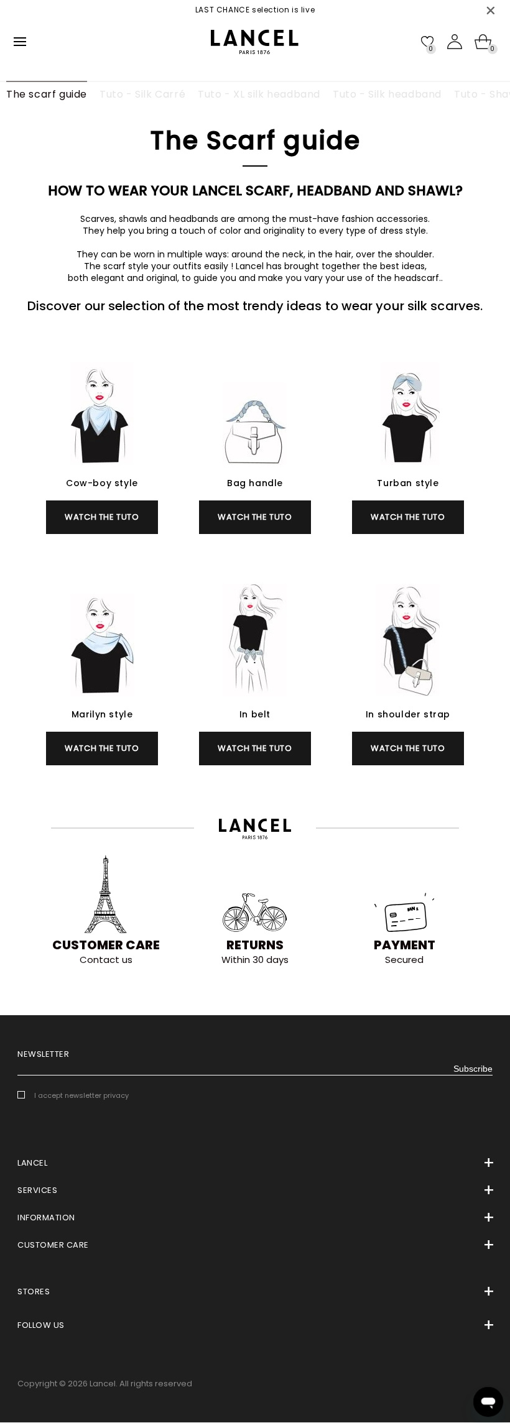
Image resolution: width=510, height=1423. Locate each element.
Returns (255, 944)
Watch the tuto (102, 517)
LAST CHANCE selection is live (246, 9)
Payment (404, 944)
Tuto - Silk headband (387, 94)
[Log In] (454, 41)
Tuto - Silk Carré (142, 94)
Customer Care (106, 944)
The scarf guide (46, 94)
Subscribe (473, 1069)
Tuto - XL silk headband (259, 94)
